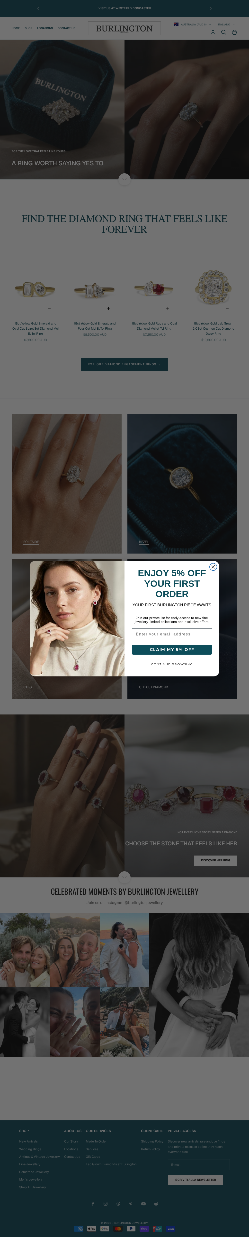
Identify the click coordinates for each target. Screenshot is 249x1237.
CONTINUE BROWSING (172, 664)
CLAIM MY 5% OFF (172, 649)
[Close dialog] (213, 567)
